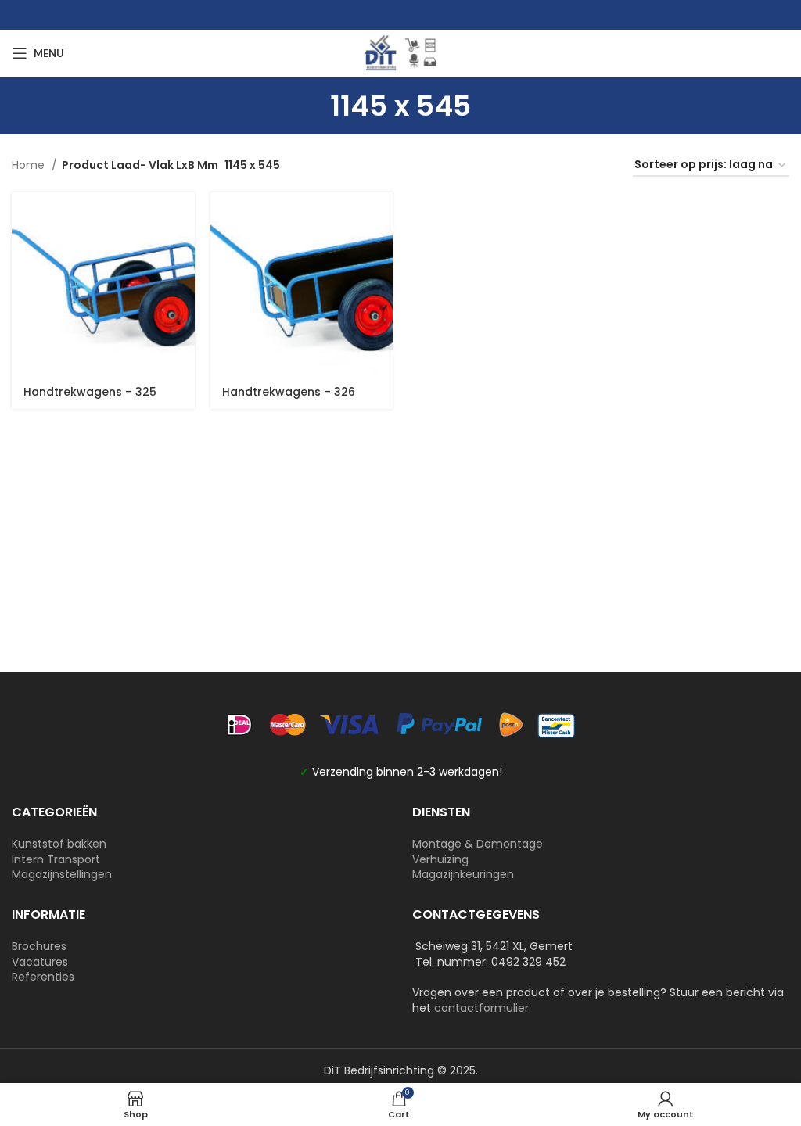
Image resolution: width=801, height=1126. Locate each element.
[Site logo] (400, 52)
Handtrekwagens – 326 (288, 392)
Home (30, 165)
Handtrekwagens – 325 (89, 392)
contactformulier (481, 1008)
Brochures (39, 946)
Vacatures (40, 962)
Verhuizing (440, 859)
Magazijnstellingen (62, 874)
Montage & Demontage (477, 844)
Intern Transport (56, 859)
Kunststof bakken (59, 844)
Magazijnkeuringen (463, 874)
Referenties (43, 976)
